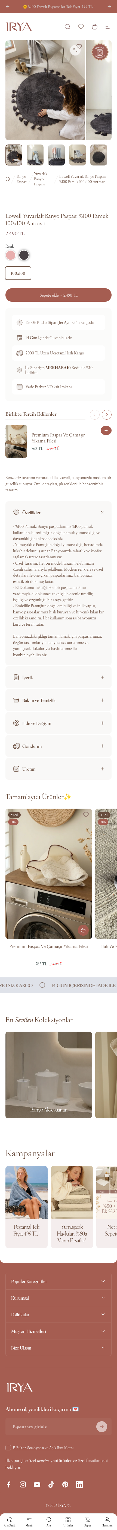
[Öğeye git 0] (13, 155)
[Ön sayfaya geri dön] (7, 179)
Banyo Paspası (22, 179)
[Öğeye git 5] (98, 155)
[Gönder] (101, 1426)
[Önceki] (8, 6)
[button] (10, 255)
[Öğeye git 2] (35, 155)
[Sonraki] (109, 6)
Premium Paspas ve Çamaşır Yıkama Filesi (48, 946)
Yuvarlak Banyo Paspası (40, 178)
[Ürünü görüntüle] (83, 930)
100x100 (18, 273)
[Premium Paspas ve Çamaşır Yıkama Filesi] (48, 874)
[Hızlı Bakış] (106, 430)
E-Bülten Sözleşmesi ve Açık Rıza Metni (43, 1447)
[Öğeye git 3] (56, 155)
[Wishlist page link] (81, 26)
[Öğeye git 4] (77, 155)
